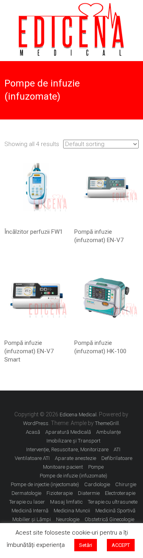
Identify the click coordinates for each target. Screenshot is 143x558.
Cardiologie (97, 484)
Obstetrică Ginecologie (109, 519)
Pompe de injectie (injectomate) (45, 484)
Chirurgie (125, 484)
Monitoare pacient (63, 467)
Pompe (96, 467)
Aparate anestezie (75, 458)
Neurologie (67, 519)
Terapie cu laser (27, 502)
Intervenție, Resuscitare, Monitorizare (67, 449)
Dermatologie (26, 493)
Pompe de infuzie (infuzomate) (73, 476)
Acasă (33, 432)
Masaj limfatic (66, 502)
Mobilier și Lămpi (31, 519)
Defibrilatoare (116, 458)
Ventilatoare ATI (32, 458)
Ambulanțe (108, 432)
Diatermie (89, 493)
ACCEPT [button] (121, 545)
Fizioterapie (59, 493)
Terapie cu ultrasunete (112, 502)
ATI (117, 449)
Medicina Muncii (72, 511)
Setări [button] (85, 545)
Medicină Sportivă (115, 511)
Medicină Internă (30, 511)
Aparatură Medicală (68, 432)
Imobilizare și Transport (73, 441)
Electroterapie (120, 493)
